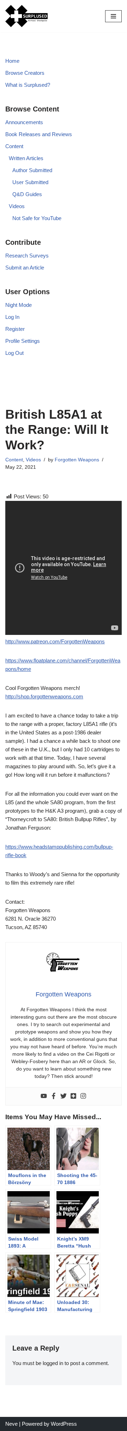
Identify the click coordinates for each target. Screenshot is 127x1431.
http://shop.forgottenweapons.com (44, 696)
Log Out (14, 353)
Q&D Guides (27, 194)
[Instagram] (83, 1096)
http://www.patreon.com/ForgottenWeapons (55, 641)
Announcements (24, 122)
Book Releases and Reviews (38, 134)
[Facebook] (53, 1096)
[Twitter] (63, 1096)
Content (14, 146)
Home (12, 61)
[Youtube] (44, 1096)
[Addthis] (73, 1096)
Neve (11, 1424)
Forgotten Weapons (77, 459)
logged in (53, 1363)
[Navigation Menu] (113, 16)
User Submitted (30, 182)
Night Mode (18, 305)
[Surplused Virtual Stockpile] (26, 16)
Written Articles (26, 158)
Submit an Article (24, 268)
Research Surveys (27, 256)
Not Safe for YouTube (36, 218)
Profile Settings (22, 341)
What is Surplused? (27, 85)
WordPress (64, 1424)
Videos (17, 206)
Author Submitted (32, 170)
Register (15, 329)
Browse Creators (24, 73)
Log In (12, 317)
